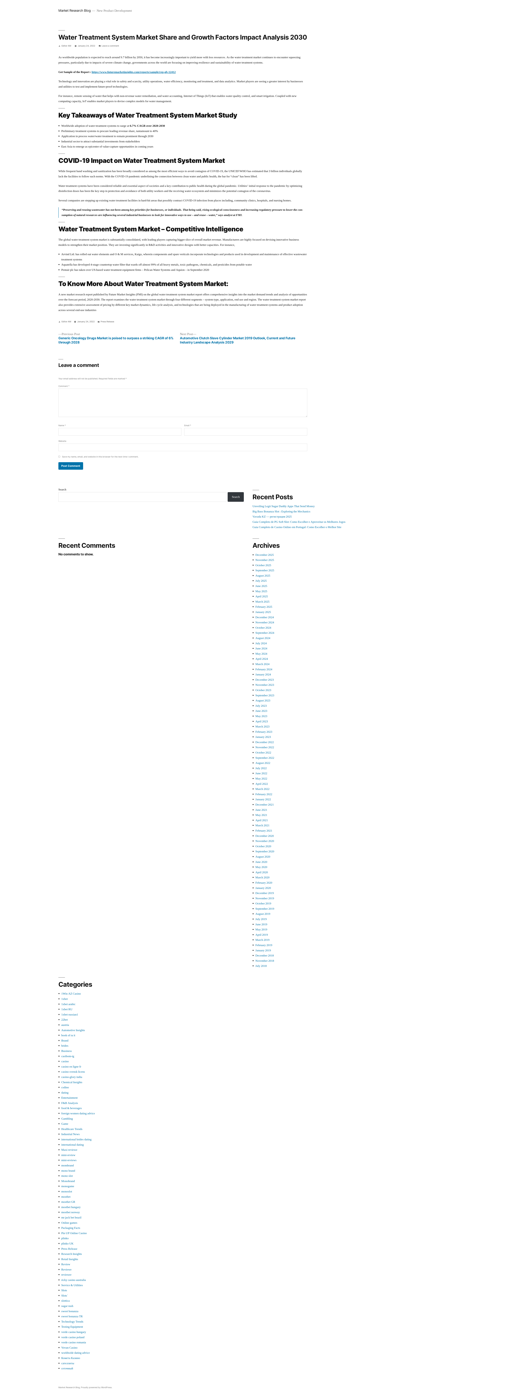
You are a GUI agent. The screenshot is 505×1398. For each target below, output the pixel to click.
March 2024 (262, 664)
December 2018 (264, 955)
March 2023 (262, 726)
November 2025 (264, 560)
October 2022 (263, 752)
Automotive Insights (73, 1030)
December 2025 (264, 555)
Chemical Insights (71, 1082)
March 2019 (262, 940)
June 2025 (261, 586)
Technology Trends (72, 1321)
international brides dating (76, 1139)
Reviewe (66, 1269)
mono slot (67, 1176)
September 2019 (264, 909)
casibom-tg (67, 1056)
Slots (64, 1290)
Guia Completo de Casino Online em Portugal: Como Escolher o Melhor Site (296, 527)
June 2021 (261, 810)
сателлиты (67, 1363)
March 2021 (262, 825)
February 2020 (263, 883)
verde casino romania (73, 1342)
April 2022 (261, 784)
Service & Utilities (72, 1285)
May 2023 (261, 716)
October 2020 (263, 846)
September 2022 (264, 758)
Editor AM (66, 46)
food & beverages (71, 1108)
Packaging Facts (70, 1228)
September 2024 (264, 633)
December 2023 (264, 680)
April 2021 (261, 820)
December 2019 (264, 893)
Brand (64, 1040)
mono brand (68, 1171)
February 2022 (263, 794)
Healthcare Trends (71, 1129)
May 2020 (261, 867)
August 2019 (262, 914)
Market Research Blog (74, 10)
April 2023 (261, 721)
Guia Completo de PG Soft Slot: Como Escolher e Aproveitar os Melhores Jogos (298, 522)
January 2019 (263, 950)
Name (62, 425)
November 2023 (264, 685)
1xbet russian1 (69, 1014)
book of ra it (68, 1035)
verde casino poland (72, 1337)
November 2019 (264, 898)
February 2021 (263, 830)
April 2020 (261, 872)
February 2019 (263, 945)
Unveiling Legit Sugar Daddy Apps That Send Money (283, 506)
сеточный (67, 1368)
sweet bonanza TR (72, 1316)
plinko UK (67, 1243)
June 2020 (261, 862)
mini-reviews (69, 1160)
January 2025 (263, 612)
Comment (63, 386)
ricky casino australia (73, 1280)
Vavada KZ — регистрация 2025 (272, 516)
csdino (65, 1087)
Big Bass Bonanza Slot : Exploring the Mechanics (281, 511)
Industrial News (70, 1134)
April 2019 (261, 935)
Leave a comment (110, 46)
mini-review (68, 1155)
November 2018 (264, 961)
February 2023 (263, 732)
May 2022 (261, 778)
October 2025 (263, 565)
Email (187, 425)
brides (64, 1046)
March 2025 (262, 601)
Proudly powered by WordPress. (96, 1387)
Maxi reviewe (69, 1150)
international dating (72, 1145)
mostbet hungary (71, 1207)
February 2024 (263, 669)
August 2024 (262, 638)
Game (64, 1124)
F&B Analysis (69, 1103)
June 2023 (261, 711)
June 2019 (261, 924)
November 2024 (264, 622)
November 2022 (264, 747)
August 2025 (262, 575)
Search (62, 489)
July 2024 (261, 643)
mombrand (67, 1165)
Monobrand (68, 1181)
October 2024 (263, 628)
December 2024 (264, 617)
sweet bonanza (69, 1311)
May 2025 (261, 591)
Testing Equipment (72, 1327)
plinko (65, 1238)
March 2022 (262, 789)
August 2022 (262, 763)
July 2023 (261, 706)
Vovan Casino (69, 1347)
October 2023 (263, 690)
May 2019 (261, 929)
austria (65, 1025)
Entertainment (69, 1098)
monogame (67, 1186)
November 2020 (264, 841)
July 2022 (261, 768)
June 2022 (261, 773)
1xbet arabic (68, 1004)
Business (66, 1051)
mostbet (65, 1197)
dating (65, 1092)
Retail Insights (69, 1259)
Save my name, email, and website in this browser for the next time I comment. (100, 456)
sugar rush (67, 1306)
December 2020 (264, 836)
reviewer (66, 1275)
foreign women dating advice (78, 1113)
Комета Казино (70, 1358)
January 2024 (263, 674)
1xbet (64, 999)
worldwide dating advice (75, 1353)
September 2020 (264, 851)
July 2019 (261, 919)
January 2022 (263, 799)
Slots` (64, 1295)
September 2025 (264, 570)
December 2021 (264, 804)
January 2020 (263, 888)
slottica (65, 1301)
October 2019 (263, 903)
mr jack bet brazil (71, 1217)
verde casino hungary (73, 1332)
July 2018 (261, 966)
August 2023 (262, 700)
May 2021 (261, 815)
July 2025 (261, 581)
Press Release (107, 321)
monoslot (66, 1191)
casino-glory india (71, 1077)
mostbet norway (70, 1212)
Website (62, 441)
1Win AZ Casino (71, 993)
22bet (64, 1020)
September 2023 (264, 695)
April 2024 (261, 659)
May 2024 (261, 654)
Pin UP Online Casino (74, 1233)
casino (65, 1061)
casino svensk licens (73, 1072)
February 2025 (263, 607)
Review (65, 1264)
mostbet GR (68, 1202)
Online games (69, 1223)
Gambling (67, 1119)
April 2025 (261, 596)
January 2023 (263, 737)
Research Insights (71, 1254)
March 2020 (262, 877)
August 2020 (262, 857)
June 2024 (261, 648)
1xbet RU (66, 1009)
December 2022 (264, 742)
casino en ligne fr (71, 1066)
